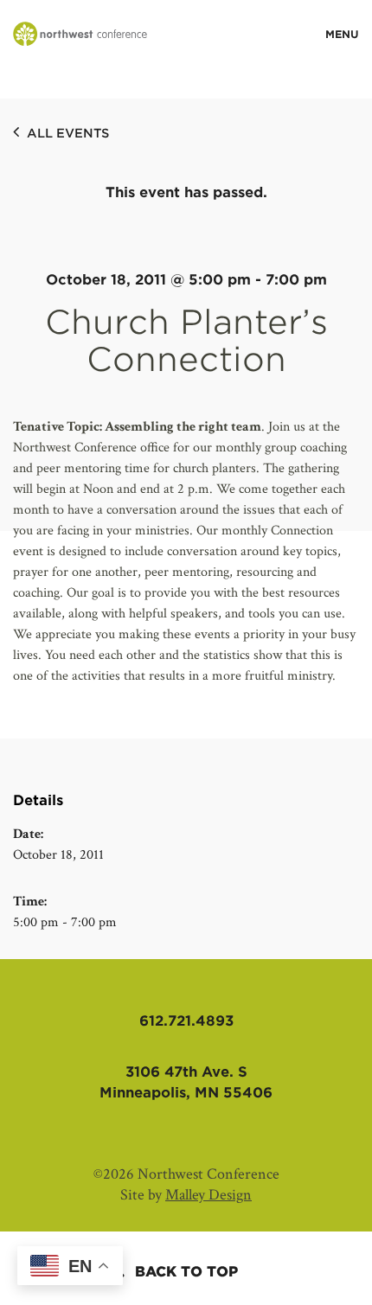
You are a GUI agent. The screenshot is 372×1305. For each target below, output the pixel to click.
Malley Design (208, 1195)
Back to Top (186, 1271)
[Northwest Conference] (80, 35)
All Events (66, 133)
